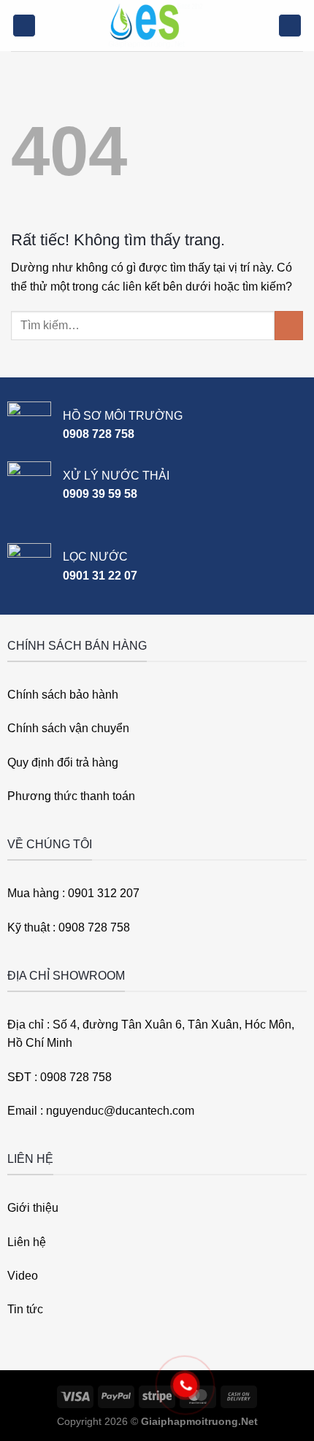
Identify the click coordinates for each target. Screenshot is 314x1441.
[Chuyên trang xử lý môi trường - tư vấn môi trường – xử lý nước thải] (157, 26)
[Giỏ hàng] (290, 26)
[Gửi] (289, 325)
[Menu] (24, 26)
